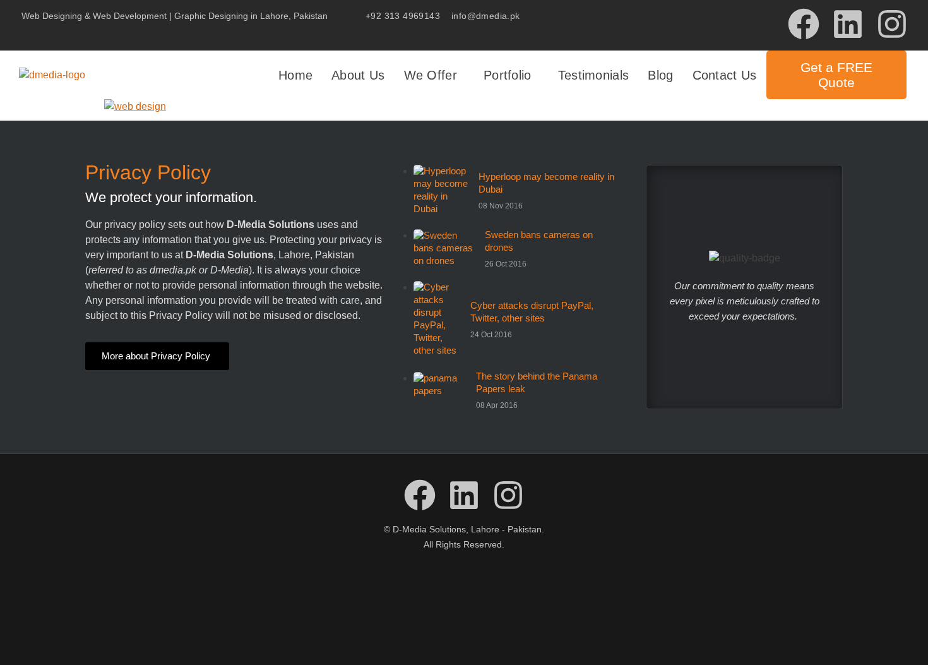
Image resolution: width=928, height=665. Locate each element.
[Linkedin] (848, 24)
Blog (660, 75)
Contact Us (725, 75)
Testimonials (593, 75)
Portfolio (508, 75)
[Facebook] (803, 24)
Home (295, 75)
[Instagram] (892, 24)
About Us (357, 75)
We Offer (430, 75)
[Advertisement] (464, 605)
